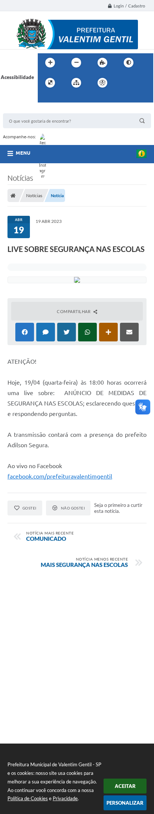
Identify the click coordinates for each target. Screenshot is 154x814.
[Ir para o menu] (140, 82)
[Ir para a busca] (45, 98)
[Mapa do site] (76, 82)
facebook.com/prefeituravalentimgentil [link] (59, 476)
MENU (23, 152)
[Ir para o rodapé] (61, 98)
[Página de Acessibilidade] (102, 82)
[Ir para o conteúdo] (123, 82)
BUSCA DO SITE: (25, 109)
